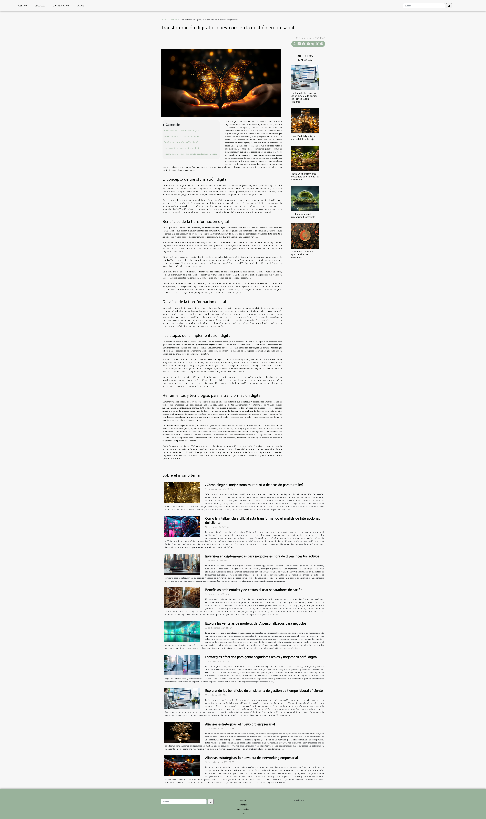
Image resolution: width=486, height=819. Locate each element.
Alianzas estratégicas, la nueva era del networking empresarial (251, 757)
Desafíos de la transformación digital (181, 142)
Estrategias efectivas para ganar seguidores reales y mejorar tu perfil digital (261, 656)
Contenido (173, 124)
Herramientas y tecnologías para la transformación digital (190, 153)
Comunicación (61, 5)
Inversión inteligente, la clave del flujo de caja (303, 137)
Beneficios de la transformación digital (182, 136)
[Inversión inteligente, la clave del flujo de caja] (305, 120)
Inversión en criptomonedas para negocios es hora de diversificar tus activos (262, 556)
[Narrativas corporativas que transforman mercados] (305, 235)
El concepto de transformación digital (181, 130)
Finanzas (40, 5)
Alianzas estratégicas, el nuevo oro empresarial (240, 724)
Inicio (163, 19)
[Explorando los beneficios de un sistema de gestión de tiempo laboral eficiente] (305, 77)
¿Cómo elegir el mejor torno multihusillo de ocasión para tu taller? (254, 484)
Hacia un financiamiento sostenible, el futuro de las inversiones (305, 176)
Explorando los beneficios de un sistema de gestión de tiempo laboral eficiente (304, 97)
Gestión (22, 5)
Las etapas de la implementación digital (182, 148)
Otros (80, 5)
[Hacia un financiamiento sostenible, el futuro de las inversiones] (305, 157)
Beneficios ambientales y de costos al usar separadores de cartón (253, 589)
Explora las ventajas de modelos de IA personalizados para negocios (255, 623)
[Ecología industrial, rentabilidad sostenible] (305, 198)
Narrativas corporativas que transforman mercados (303, 254)
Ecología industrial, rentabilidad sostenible (303, 215)
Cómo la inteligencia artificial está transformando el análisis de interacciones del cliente (262, 520)
